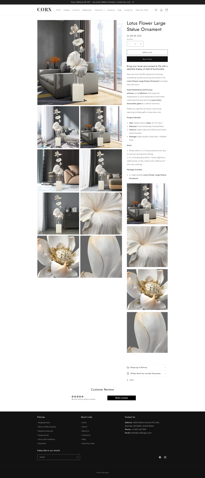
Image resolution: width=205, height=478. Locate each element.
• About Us (85, 431)
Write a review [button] (121, 398)
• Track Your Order (88, 443)
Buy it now (147, 59)
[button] (99, 9)
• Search (84, 427)
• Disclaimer (41, 443)
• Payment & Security (45, 431)
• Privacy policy (43, 435)
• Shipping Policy (43, 422)
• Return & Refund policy (46, 427)
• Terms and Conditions (46, 439)
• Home (84, 422)
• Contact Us (85, 435)
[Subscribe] (77, 457)
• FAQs (83, 439)
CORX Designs (105, 472)
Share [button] (132, 380)
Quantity (130, 39)
